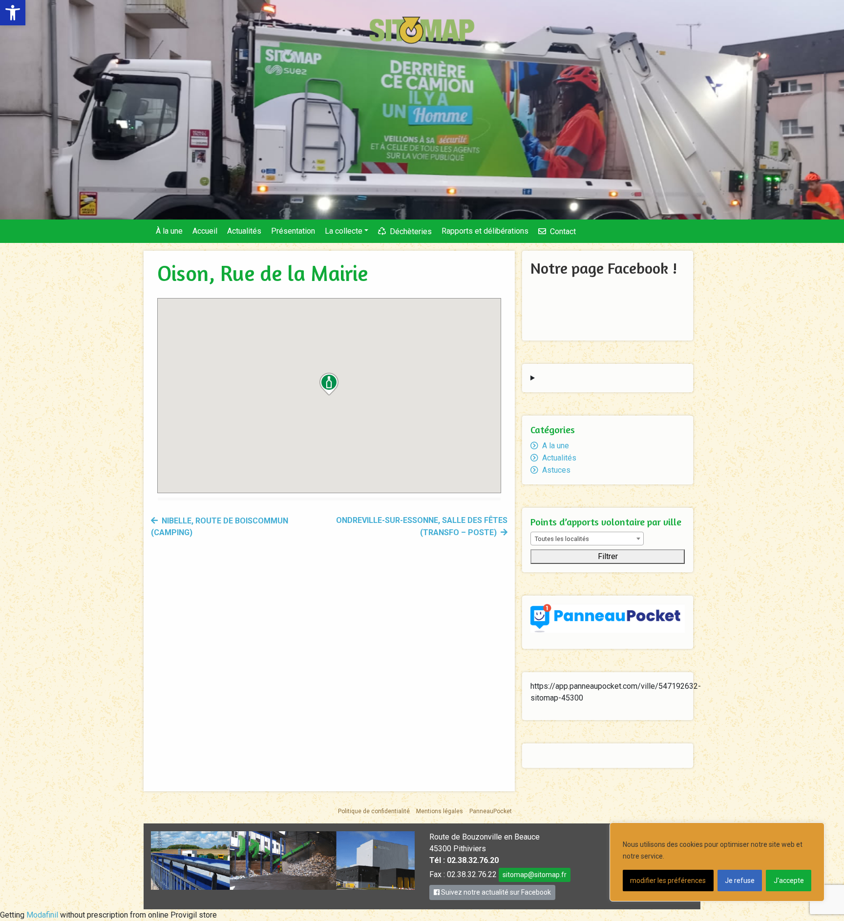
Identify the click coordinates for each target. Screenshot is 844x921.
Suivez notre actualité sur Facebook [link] (495, 892)
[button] (329, 384)
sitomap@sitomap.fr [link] (535, 875)
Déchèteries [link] (411, 231)
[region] (717, 861)
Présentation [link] (293, 231)
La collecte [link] (343, 231)
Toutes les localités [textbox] (562, 538)
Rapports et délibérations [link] (485, 231)
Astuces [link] (556, 470)
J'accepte (789, 880)
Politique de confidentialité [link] (374, 811)
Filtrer (608, 556)
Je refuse (740, 880)
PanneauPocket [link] (490, 811)
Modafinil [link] (42, 915)
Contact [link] (563, 231)
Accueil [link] (204, 231)
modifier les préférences (668, 880)
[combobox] (587, 538)
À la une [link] (169, 231)
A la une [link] (555, 445)
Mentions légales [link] (439, 811)
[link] (12, 12)
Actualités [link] (244, 231)
